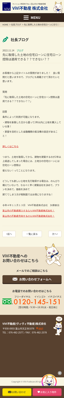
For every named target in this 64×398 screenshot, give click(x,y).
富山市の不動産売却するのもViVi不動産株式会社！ (28, 216)
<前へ (9, 233)
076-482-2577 (16, 332)
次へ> (55, 233)
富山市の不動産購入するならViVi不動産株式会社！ (28, 210)
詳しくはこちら (10, 146)
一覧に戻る (32, 233)
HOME (5, 24)
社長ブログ (16, 24)
